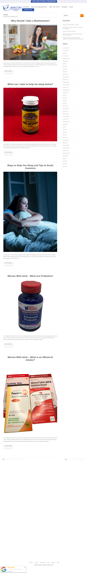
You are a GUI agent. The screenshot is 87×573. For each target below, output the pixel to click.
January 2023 (65, 79)
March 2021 (65, 137)
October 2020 (65, 150)
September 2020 (66, 153)
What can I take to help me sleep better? (30, 84)
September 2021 (66, 121)
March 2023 (65, 74)
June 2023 (65, 66)
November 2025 (66, 48)
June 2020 (65, 161)
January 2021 (65, 142)
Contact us (28, 9)
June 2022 (65, 98)
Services (26, 7)
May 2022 (65, 100)
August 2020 (65, 155)
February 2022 (66, 108)
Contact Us (31, 562)
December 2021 (66, 113)
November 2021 (66, 116)
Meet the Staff (54, 7)
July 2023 (64, 63)
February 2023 (66, 77)
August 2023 (65, 61)
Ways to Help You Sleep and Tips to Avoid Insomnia (30, 167)
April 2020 (65, 166)
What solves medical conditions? (69, 31)
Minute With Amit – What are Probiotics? (30, 275)
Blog (71, 7)
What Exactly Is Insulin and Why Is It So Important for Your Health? (73, 28)
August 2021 (65, 124)
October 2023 (65, 55)
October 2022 (65, 87)
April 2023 (65, 71)
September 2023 (66, 58)
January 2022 (65, 111)
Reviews (64, 7)
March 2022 (65, 105)
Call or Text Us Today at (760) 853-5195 (44, 1)
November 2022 (66, 84)
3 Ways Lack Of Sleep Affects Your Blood (71, 24)
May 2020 (65, 163)
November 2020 (66, 148)
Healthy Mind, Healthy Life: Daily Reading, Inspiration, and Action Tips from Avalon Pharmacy (73, 38)
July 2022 (64, 95)
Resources (53, 562)
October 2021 (65, 119)
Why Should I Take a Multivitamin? (30, 20)
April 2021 (65, 134)
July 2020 (64, 158)
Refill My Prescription (39, 7)
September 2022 (66, 90)
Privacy (58, 562)
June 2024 (65, 53)
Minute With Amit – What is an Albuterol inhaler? (30, 358)
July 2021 (64, 126)
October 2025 (65, 50)
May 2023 (65, 69)
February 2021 (66, 140)
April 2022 (65, 103)
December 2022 (66, 82)
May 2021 (65, 132)
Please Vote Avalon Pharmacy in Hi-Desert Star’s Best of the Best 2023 (72, 34)
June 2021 (65, 129)
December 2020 (66, 145)
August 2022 (65, 92)
